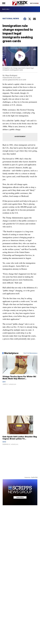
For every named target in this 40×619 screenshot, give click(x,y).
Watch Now (34, 3)
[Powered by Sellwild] (34, 477)
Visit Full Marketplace (30, 353)
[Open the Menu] (4, 3)
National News (11, 18)
